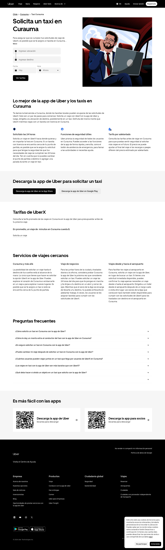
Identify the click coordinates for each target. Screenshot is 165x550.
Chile (15, 14)
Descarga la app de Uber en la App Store (34, 191)
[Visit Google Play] (21, 529)
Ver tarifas (20, 78)
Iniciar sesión (138, 4)
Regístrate (151, 4)
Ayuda (127, 4)
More (15, 44)
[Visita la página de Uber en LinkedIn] (14, 517)
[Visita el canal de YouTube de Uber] (20, 517)
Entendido (155, 544)
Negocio (36, 4)
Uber (11, 4)
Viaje (20, 4)
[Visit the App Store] (37, 529)
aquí (151, 537)
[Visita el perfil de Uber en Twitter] (32, 517)
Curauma (24, 14)
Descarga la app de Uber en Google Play (80, 191)
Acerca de (59, 4)
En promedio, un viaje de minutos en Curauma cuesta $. (41, 229)
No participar (141, 544)
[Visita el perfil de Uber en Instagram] (26, 517)
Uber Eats (47, 4)
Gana (28, 4)
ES (120, 4)
